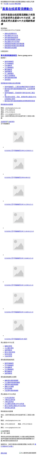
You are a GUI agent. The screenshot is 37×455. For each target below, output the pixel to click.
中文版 (6, 4)
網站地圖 (18, 4)
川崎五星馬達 (9, 402)
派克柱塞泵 (8, 354)
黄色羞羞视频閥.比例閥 (12, 39)
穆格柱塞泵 (8, 346)
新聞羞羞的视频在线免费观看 (14, 44)
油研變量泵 (8, 71)
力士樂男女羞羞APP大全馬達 (14, 404)
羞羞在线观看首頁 (11, 33)
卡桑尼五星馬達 (10, 400)
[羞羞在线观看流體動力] (17, 9)
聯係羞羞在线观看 (11, 48)
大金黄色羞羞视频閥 (11, 390)
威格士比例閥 (9, 386)
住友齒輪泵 (8, 65)
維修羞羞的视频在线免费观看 (14, 46)
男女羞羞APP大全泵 (11, 35)
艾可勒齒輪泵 (9, 63)
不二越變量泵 (9, 73)
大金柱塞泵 (8, 356)
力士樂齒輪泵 (9, 67)
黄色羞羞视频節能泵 (11, 37)
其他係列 (8, 79)
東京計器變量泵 (10, 75)
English (11, 4)
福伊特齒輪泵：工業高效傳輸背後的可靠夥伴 (20, 87)
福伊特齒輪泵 (9, 61)
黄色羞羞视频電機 (11, 77)
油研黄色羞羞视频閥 (11, 384)
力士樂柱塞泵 (9, 348)
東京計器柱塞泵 (10, 352)
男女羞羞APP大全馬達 (12, 41)
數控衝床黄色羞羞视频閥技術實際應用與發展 (20, 101)
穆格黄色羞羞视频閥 (11, 380)
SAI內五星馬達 (10, 397)
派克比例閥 (8, 388)
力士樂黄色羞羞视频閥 (12, 382)
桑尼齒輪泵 (8, 69)
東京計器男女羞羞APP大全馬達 (15, 406)
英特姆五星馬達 (10, 408)
